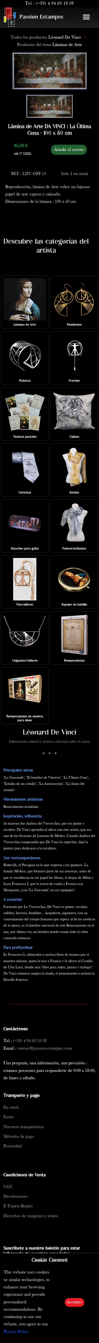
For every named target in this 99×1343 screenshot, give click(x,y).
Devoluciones (15, 1196)
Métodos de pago (18, 1137)
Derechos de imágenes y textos (30, 1216)
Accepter (74, 1302)
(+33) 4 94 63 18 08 (55, 3)
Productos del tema (49, 45)
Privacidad (12, 1146)
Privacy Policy (16, 1332)
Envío (8, 1117)
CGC (8, 1187)
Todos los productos (46, 37)
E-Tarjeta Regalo (18, 1206)
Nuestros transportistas (23, 1127)
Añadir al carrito (69, 149)
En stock (11, 1107)
